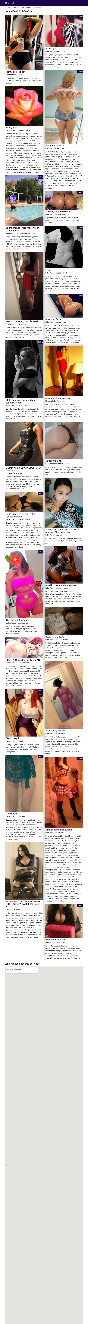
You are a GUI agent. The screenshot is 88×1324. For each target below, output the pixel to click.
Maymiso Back (53, 319)
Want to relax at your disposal (22, 321)
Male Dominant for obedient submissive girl (21, 401)
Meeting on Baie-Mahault (58, 211)
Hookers (8, 7)
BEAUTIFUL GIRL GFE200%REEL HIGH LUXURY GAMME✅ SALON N (23, 904)
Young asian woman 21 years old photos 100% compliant (62, 530)
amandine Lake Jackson (58, 398)
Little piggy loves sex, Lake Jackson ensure (20, 515)
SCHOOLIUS (9, 3)
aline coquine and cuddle (58, 829)
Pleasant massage (55, 939)
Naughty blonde (54, 461)
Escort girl (50, 48)
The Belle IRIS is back (17, 620)
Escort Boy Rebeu (55, 730)
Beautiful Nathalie (54, 145)
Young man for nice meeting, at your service (22, 229)
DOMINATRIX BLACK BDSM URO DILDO (23, 469)
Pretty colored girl (15, 71)
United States (19, 7)
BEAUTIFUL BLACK (55, 636)
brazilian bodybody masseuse (61, 585)
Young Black (12, 127)
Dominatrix (11, 813)
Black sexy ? (12, 738)
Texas (28, 7)
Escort (48, 270)
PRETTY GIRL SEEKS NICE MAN (23, 660)
